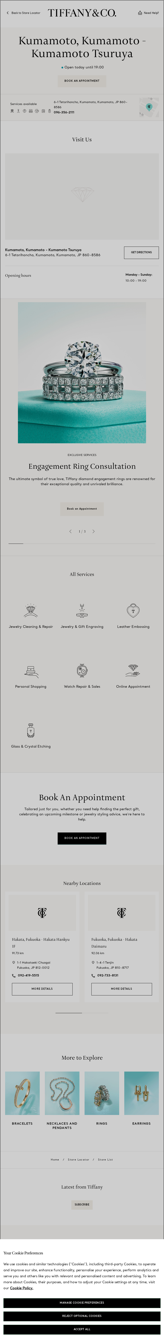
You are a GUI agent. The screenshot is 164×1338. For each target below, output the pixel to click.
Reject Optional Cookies (81, 1316)
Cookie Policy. (21, 1288)
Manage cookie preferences (82, 1303)
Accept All (82, 1329)
